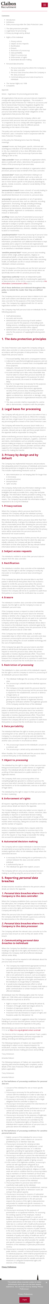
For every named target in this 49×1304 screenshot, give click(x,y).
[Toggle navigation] (44, 5)
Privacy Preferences (9, 1267)
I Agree (24, 1300)
